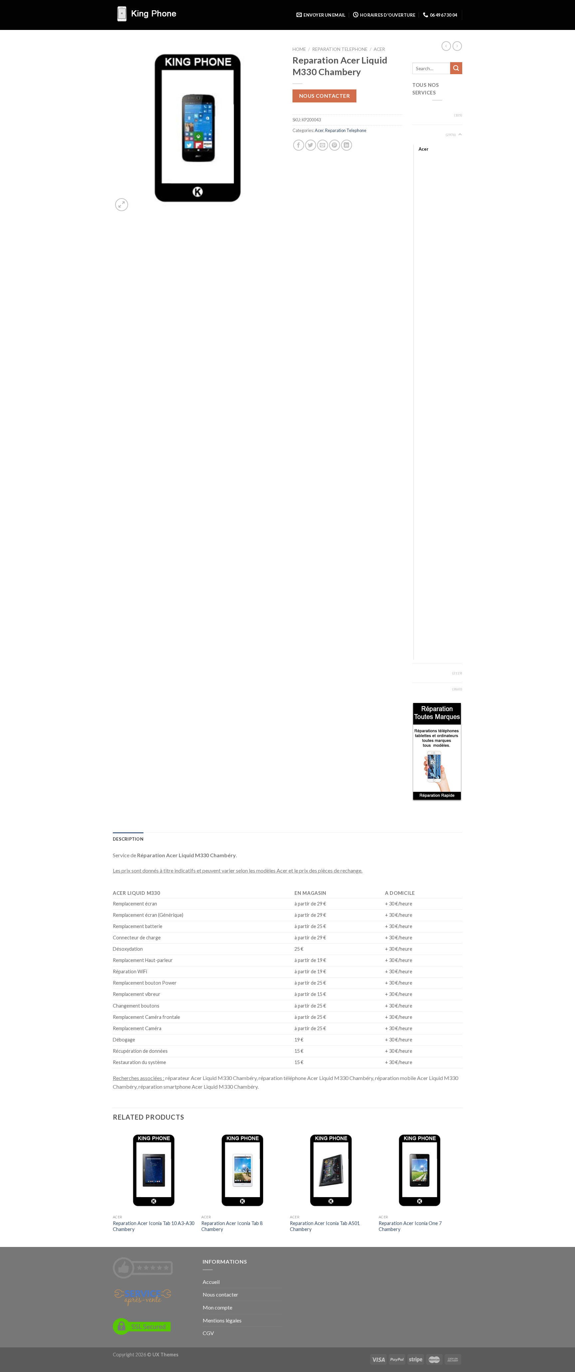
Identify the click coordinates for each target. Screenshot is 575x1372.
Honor (425, 371)
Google (426, 344)
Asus (423, 202)
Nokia (424, 513)
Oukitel (426, 548)
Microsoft (428, 477)
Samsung (427, 557)
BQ (422, 255)
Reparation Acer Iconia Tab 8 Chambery (232, 1226)
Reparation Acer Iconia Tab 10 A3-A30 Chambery (153, 1226)
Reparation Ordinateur (424, 115)
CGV (208, 1333)
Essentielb (428, 317)
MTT (424, 495)
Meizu (424, 468)
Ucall (423, 619)
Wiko (424, 628)
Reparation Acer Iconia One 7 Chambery (410, 1226)
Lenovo (426, 433)
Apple (424, 184)
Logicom (427, 451)
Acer (379, 49)
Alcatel (425, 157)
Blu (422, 237)
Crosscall (427, 264)
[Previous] (113, 1187)
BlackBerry (429, 211)
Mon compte (217, 1307)
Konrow (426, 424)
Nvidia (425, 522)
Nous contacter (324, 96)
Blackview (428, 228)
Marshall (427, 460)
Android (427, 175)
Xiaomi (425, 646)
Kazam (425, 406)
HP (421, 379)
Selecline (427, 566)
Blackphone (430, 219)
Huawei (426, 397)
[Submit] (456, 68)
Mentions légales (222, 1320)
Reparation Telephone (339, 49)
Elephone (428, 308)
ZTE (423, 655)
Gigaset (426, 335)
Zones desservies (431, 689)
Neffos (425, 504)
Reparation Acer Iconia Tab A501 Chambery (325, 1226)
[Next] (460, 1187)
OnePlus (427, 530)
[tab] (128, 839)
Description (128, 839)
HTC (423, 388)
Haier (424, 353)
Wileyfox (427, 637)
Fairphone (428, 326)
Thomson (428, 602)
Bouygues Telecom (437, 246)
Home (299, 49)
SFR (422, 575)
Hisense (426, 362)
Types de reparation (423, 673)
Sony (423, 584)
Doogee (426, 282)
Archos (425, 193)
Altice (424, 166)
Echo (423, 300)
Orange (426, 539)
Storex (425, 593)
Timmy (425, 611)
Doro (424, 291)
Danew (425, 273)
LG (421, 442)
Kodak (425, 415)
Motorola (428, 486)
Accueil (211, 1282)
